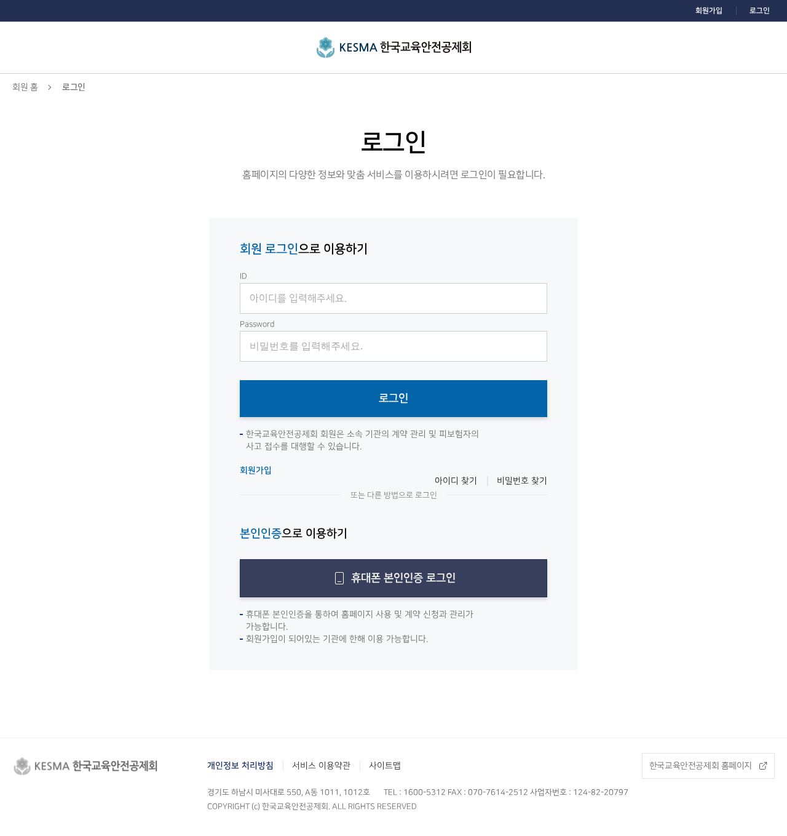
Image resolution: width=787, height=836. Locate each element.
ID (243, 276)
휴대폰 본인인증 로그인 (403, 578)
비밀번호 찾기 (522, 481)
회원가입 (708, 11)
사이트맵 (385, 766)
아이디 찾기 (456, 481)
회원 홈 (25, 87)
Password (257, 324)
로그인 (759, 11)
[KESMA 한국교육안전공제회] (394, 48)
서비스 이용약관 (321, 766)
